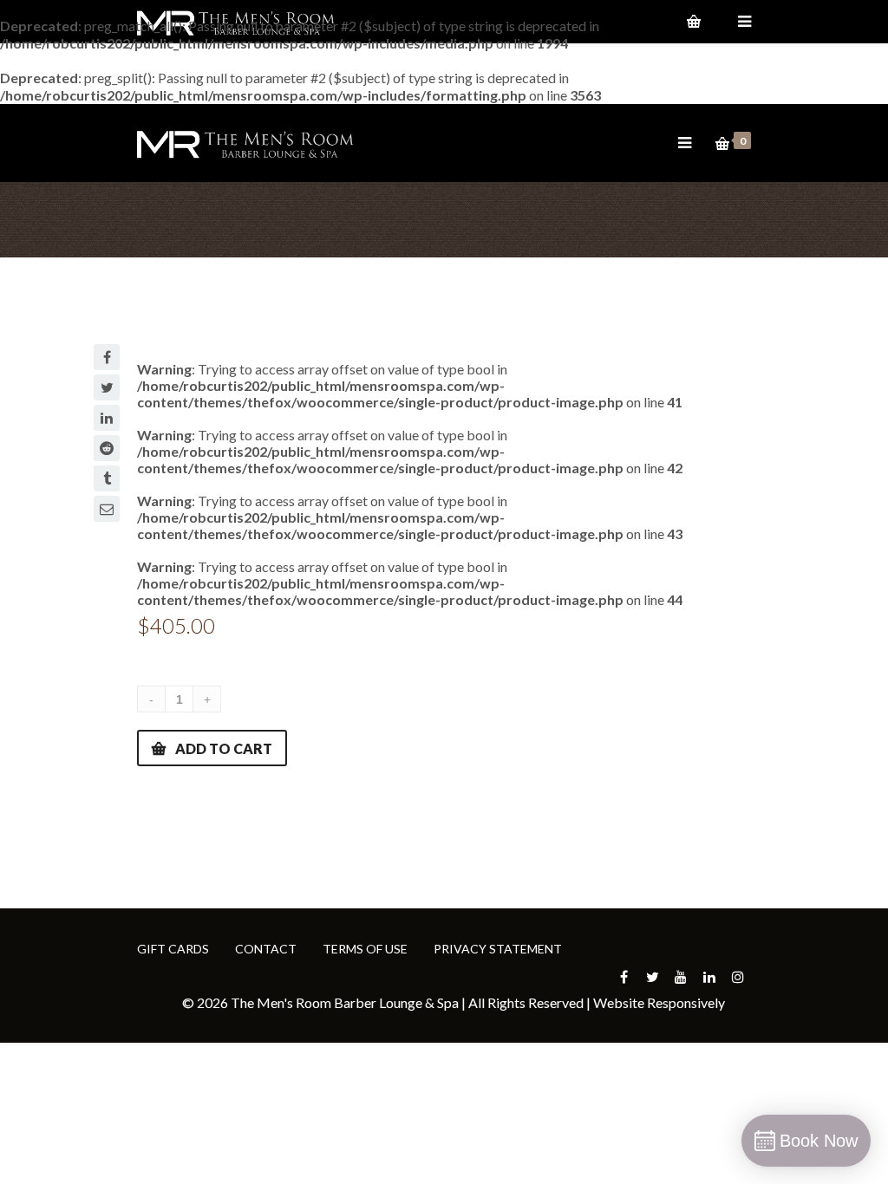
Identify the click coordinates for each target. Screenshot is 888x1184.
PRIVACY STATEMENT (498, 948)
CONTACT (266, 948)
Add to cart (223, 748)
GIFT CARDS (173, 948)
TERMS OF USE (365, 948)
